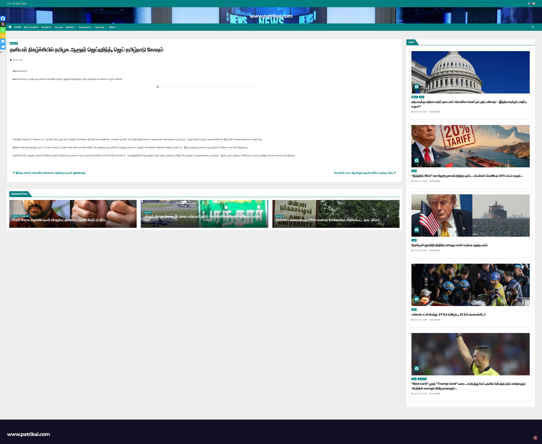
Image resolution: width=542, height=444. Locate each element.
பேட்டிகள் (59, 27)
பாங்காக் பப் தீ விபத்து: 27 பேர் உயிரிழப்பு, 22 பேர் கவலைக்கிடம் (448, 314)
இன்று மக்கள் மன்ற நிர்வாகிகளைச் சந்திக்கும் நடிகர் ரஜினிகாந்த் (50, 172)
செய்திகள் (46, 27)
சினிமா (112, 27)
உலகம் (421, 97)
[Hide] (1, 52)
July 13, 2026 (421, 251)
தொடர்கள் (100, 27)
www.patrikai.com (271, 16)
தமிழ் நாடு (14, 43)
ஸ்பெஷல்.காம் (85, 27)
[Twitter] (3, 41)
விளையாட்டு (422, 379)
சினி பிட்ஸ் (16, 216)
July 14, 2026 (421, 181)
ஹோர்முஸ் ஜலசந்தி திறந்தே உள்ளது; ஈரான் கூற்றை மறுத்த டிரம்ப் (449, 245)
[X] (3, 24)
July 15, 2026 (421, 112)
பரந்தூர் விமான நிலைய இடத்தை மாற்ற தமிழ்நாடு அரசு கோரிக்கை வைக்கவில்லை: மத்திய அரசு (202, 218)
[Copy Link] (3, 35)
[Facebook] (3, 18)
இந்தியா (414, 97)
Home (17, 27)
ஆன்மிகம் (70, 27)
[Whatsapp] (3, 30)
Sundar (436, 112)
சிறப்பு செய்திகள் (31, 27)
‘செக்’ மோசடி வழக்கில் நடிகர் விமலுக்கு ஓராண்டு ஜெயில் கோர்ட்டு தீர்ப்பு (59, 220)
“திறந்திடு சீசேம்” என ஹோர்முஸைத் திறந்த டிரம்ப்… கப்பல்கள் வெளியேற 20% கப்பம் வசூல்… (467, 176)
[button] (533, 27)
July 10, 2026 (421, 394)
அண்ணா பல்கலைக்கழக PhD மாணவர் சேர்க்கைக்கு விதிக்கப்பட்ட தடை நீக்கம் (327, 220)
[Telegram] (3, 47)
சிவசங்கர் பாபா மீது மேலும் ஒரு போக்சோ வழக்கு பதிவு (364, 172)
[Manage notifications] (535, 438)
